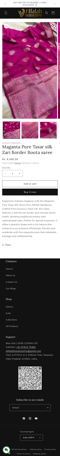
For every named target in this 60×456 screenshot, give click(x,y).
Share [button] (8, 245)
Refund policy (36, 449)
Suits (8, 313)
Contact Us (11, 282)
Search (9, 269)
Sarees (9, 306)
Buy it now (30, 192)
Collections (11, 319)
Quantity (6, 168)
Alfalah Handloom (19, 449)
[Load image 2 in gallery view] (29, 130)
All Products (12, 326)
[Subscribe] (47, 407)
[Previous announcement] (5, 4)
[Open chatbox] (6, 450)
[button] (6, 13)
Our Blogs (11, 288)
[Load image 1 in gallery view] (11, 130)
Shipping (17, 163)
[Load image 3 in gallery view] (48, 130)
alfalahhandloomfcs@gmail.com (23, 351)
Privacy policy (50, 449)
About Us (10, 275)
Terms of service (23, 454)
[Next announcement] (54, 4)
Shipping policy (39, 454)
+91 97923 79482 (26, 347)
